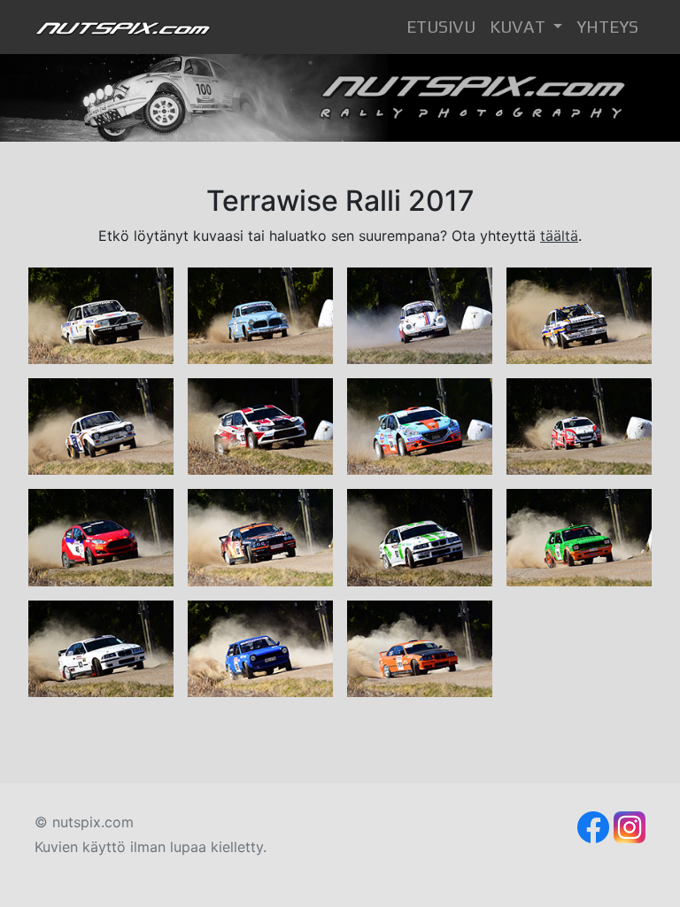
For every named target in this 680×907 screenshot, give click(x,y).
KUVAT (519, 26)
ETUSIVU (444, 26)
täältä (559, 235)
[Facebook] (593, 825)
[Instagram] (629, 825)
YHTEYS (607, 26)
